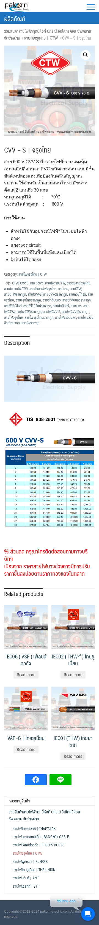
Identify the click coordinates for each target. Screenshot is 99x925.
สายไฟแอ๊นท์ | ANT (26, 877)
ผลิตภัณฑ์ (14, 18)
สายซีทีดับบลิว (52, 300)
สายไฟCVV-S (51, 312)
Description (17, 342)
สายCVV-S (35, 294)
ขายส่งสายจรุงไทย (78, 283)
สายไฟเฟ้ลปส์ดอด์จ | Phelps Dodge (39, 844)
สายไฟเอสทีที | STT (26, 886)
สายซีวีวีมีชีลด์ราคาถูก (37, 306)
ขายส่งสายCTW (55, 283)
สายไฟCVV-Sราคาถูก (75, 312)
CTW (15, 283)
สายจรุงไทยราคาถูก (28, 300)
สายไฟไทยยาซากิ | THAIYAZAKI (34, 828)
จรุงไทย (63, 289)
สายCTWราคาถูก (15, 294)
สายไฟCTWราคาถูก (28, 312)
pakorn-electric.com (55, 911)
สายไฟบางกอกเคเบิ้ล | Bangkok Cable (41, 836)
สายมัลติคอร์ (61, 306)
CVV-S (24, 283)
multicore (36, 283)
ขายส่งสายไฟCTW (16, 289)
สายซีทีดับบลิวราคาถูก (76, 300)
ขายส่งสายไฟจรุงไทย (43, 289)
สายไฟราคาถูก (30, 323)
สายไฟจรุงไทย (13, 317)
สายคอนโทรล (77, 294)
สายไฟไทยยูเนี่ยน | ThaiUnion (34, 869)
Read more (26, 674)
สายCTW (75, 289)
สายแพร (76, 306)
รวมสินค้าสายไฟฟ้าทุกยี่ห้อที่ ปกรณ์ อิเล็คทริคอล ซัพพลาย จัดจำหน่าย (44, 815)
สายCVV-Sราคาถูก (55, 294)
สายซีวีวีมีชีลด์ (13, 306)
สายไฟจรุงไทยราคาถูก (38, 317)
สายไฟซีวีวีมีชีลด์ (65, 317)
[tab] (17, 342)
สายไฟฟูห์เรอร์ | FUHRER (30, 861)
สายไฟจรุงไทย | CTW (41, 37)
